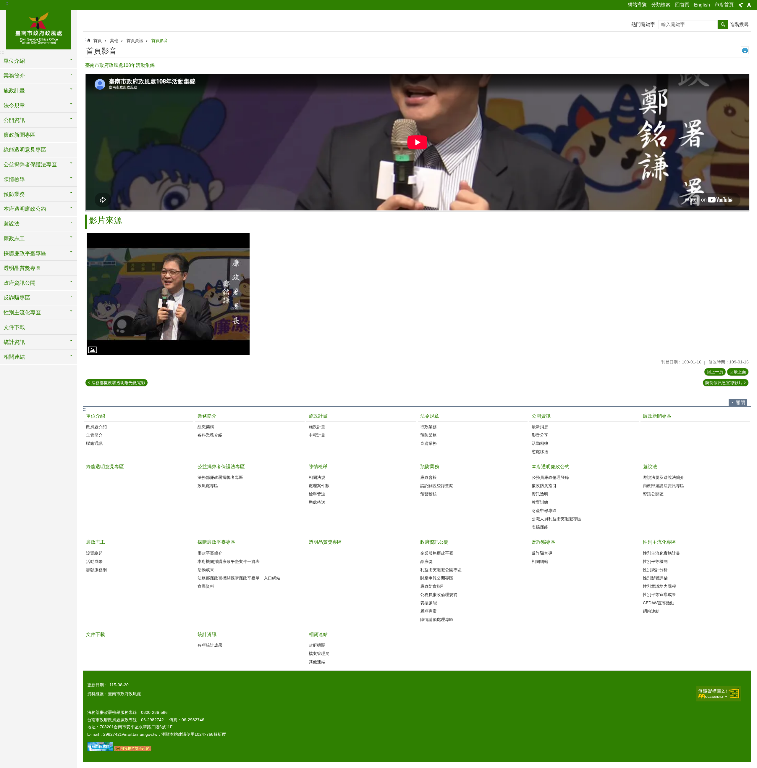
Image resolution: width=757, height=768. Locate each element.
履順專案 (428, 611)
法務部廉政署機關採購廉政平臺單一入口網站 (239, 578)
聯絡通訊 (94, 443)
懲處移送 (540, 451)
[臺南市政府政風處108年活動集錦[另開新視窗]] (168, 294)
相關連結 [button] (14, 357)
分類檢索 (660, 4)
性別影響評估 (655, 578)
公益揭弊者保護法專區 (221, 466)
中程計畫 (317, 435)
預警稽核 (428, 494)
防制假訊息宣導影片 (724, 382)
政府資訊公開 (434, 542)
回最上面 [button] (737, 371)
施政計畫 (318, 415)
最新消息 (540, 426)
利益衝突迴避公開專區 (441, 569)
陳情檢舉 (318, 466)
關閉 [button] (740, 402)
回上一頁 (715, 371)
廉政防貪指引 (544, 485)
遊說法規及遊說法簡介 (663, 477)
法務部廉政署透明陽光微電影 (118, 382)
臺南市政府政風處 (38, 28)
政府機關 (317, 645)
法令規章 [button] (14, 105)
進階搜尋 (739, 24)
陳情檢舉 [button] (14, 179)
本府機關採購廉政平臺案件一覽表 (229, 561)
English (702, 4)
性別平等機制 (655, 561)
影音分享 (540, 435)
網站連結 (651, 611)
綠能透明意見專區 (25, 150)
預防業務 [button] (14, 194)
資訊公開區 (653, 494)
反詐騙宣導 (542, 553)
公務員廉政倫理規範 (438, 594)
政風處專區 (208, 485)
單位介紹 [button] (14, 61)
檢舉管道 (317, 494)
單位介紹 (95, 415)
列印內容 (745, 50)
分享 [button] (740, 5)
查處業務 (428, 443)
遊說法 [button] (12, 224)
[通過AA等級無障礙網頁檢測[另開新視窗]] (718, 693)
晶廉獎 (426, 561)
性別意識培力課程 (659, 586)
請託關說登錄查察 (436, 485)
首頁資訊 (135, 40)
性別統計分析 (655, 569)
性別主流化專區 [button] (22, 312)
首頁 (97, 40)
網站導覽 (637, 4)
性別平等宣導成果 (659, 594)
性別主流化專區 (659, 542)
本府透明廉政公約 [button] (25, 209)
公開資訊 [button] (14, 120)
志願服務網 (96, 569)
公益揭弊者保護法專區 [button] (30, 165)
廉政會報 (428, 477)
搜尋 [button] (723, 24)
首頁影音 (159, 40)
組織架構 (206, 426)
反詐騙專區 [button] (17, 298)
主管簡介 (94, 435)
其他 (114, 40)
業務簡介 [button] (14, 76)
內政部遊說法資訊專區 (663, 485)
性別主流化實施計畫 (661, 553)
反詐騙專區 (543, 542)
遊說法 (650, 466)
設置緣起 (94, 553)
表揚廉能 (540, 527)
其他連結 (317, 661)
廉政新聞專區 (19, 135)
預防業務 (428, 435)
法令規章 (429, 415)
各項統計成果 (210, 645)
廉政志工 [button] (14, 238)
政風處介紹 (96, 426)
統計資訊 (207, 634)
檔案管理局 (319, 653)
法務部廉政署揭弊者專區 (220, 477)
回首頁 (682, 4)
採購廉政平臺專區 (216, 542)
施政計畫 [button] (14, 91)
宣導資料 (206, 586)
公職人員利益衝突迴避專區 (556, 518)
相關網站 (540, 561)
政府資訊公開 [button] (19, 283)
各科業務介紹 (210, 435)
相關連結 (318, 634)
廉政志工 (95, 542)
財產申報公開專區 (436, 578)
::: (6, 3)
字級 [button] (749, 5)
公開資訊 (541, 415)
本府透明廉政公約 (551, 466)
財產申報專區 (544, 510)
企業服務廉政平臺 (436, 553)
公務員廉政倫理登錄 (550, 477)
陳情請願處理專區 (436, 619)
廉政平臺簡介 (210, 553)
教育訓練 (540, 502)
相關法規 (317, 477)
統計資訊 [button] (14, 342)
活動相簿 (540, 443)
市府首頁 (724, 4)
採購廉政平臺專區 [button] (25, 253)
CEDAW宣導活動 (658, 602)
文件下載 (14, 327)
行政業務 (428, 426)
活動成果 (94, 561)
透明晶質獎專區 (22, 268)
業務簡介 (207, 415)
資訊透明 (540, 494)
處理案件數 (319, 485)
